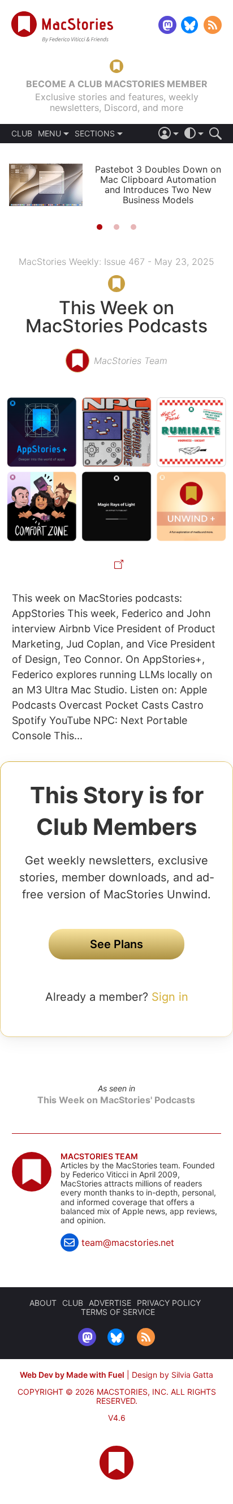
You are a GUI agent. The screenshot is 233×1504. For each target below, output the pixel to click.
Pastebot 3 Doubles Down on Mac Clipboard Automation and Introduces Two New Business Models (158, 184)
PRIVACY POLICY (169, 1303)
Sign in (170, 997)
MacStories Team (99, 1156)
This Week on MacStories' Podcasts (116, 1099)
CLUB (21, 134)
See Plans (116, 944)
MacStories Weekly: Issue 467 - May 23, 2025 (116, 261)
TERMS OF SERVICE (118, 1312)
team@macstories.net (127, 1242)
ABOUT (43, 1303)
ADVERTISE (110, 1303)
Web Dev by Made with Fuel (72, 1374)
